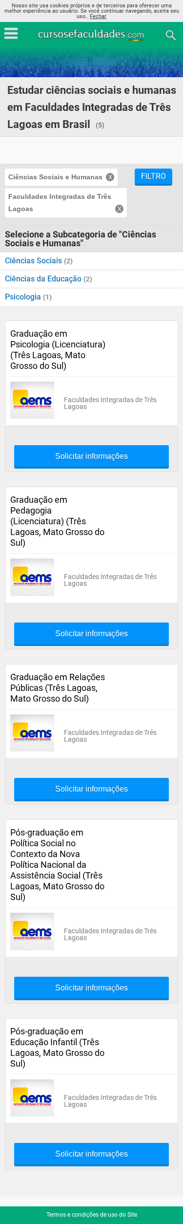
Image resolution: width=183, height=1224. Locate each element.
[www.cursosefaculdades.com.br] (91, 34)
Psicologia (24, 296)
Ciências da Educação (44, 278)
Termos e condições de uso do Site (91, 1214)
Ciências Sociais (34, 260)
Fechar (98, 16)
